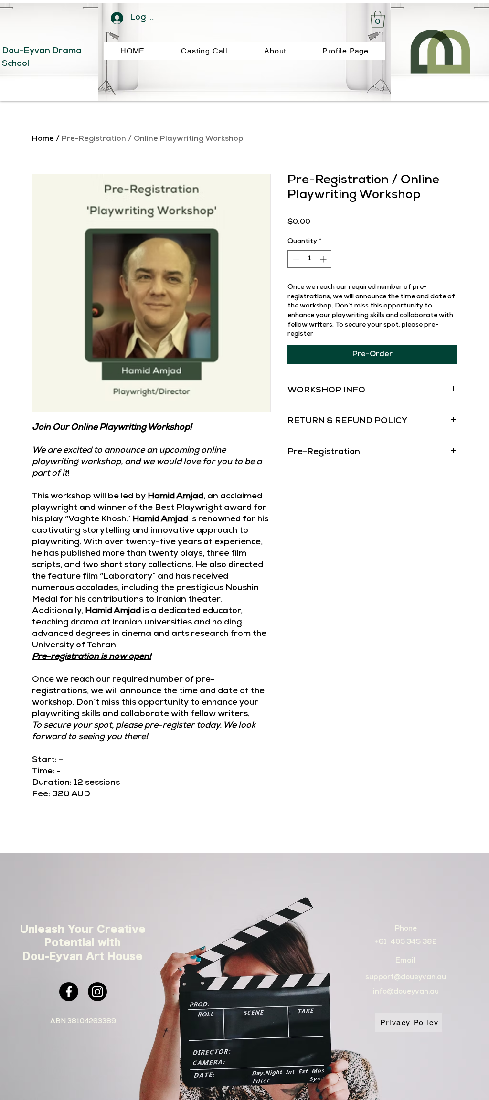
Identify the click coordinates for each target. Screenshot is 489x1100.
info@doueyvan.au (406, 991)
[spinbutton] (309, 259)
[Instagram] (97, 991)
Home (43, 139)
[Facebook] (68, 991)
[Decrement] (295, 259)
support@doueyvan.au (405, 977)
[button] (378, 19)
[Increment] (324, 259)
